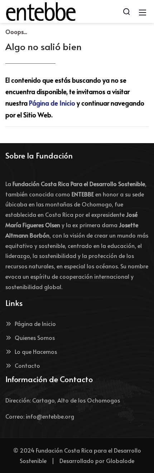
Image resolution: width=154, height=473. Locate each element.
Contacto (27, 365)
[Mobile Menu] (142, 11)
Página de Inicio (52, 102)
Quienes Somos (35, 337)
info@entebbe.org (50, 416)
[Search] (126, 11)
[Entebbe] (40, 10)
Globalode (120, 460)
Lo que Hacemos (36, 351)
